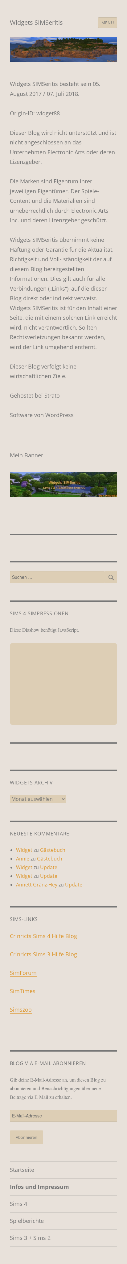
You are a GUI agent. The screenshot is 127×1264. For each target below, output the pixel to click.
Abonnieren (26, 1137)
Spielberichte (27, 1220)
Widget (24, 850)
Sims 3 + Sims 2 (30, 1237)
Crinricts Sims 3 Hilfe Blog (43, 954)
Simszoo (21, 1009)
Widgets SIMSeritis (36, 22)
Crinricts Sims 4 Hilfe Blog (43, 936)
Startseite (22, 1169)
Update (48, 867)
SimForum (23, 972)
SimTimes (22, 991)
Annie (22, 858)
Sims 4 (18, 1203)
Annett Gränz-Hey (36, 884)
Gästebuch (52, 850)
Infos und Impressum (39, 1186)
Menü (107, 22)
